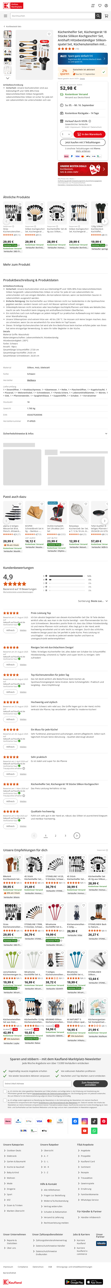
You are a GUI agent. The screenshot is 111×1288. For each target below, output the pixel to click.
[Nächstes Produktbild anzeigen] (7, 78)
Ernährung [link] (86, 1189)
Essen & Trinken (15, 1205)
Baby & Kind (13, 1172)
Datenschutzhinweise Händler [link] (50, 1245)
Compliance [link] (23, 1266)
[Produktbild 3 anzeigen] (8, 52)
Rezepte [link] (85, 1172)
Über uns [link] (11, 1248)
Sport (9, 1194)
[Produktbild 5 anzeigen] (8, 70)
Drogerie (11, 1189)
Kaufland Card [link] (88, 1161)
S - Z (46, 1172)
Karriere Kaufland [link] (81, 1242)
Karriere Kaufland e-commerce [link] (82, 1251)
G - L (46, 1161)
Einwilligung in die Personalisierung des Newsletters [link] (58, 1102)
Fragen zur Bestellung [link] (54, 1195)
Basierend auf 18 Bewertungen (20, 589)
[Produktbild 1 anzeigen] (8, 34)
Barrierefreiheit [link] (9, 1273)
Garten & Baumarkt (16, 1161)
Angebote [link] (85, 1150)
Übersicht (48, 1150)
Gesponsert (7, 226)
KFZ (8, 1199)
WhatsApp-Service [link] (90, 1199)
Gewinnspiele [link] (87, 1183)
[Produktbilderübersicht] (7, 55)
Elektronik (11, 1156)
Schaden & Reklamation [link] (55, 1211)
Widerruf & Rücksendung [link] (56, 1200)
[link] (93, 5)
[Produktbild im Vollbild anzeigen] (34, 55)
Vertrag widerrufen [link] (53, 1206)
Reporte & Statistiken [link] (12, 1242)
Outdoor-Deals (14, 1150)
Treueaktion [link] (86, 1178)
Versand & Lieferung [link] (54, 1217)
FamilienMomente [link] (89, 1194)
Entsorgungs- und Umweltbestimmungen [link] (74, 1266)
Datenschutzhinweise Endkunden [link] (46, 1253)
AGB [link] (50, 1266)
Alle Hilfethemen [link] (52, 1190)
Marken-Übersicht (15, 1210)
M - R (46, 1167)
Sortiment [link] (85, 1167)
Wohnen (11, 1178)
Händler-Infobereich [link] (91, 1217)
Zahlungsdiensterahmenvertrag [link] (51, 1240)
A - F (46, 1156)
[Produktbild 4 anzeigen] (8, 61)
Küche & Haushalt (15, 1167)
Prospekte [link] (85, 1156)
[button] (67, 576)
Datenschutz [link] (38, 1266)
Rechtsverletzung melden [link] (56, 1222)
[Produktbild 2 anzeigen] (8, 43)
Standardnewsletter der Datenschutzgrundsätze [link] (50, 1093)
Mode (9, 1183)
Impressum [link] (8, 1266)
